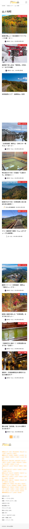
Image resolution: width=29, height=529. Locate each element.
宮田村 (23, 483)
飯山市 (22, 451)
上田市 (11, 466)
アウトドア (5, 508)
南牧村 (12, 464)
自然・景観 (5, 517)
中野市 (15, 453)
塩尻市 (22, 473)
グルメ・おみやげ (7, 515)
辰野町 (4, 485)
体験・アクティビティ (8, 501)
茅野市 (6, 481)
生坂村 (12, 474)
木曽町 (11, 476)
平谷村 (12, 490)
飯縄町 (16, 455)
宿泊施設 (4, 505)
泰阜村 (22, 489)
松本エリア (5, 473)
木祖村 (21, 476)
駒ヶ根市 (17, 483)
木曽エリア (5, 476)
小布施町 (21, 455)
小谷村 (25, 469)
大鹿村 (7, 489)
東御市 (21, 466)
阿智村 (17, 487)
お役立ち (4, 503)
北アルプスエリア (7, 469)
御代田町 (17, 460)
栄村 (10, 451)
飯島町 (25, 485)
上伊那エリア (5, 483)
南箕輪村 (14, 485)
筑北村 (17, 474)
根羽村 (22, 490)
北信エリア (5, 451)
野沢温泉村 (16, 451)
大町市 (15, 469)
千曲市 (17, 457)
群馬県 (20, 492)
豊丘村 (7, 490)
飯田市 (12, 487)
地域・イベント (6, 520)
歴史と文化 (5, 510)
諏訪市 (11, 480)
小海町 (13, 462)
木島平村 (9, 453)
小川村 (22, 457)
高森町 (22, 487)
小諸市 (4, 462)
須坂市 (7, 457)
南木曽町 (11, 478)
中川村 (9, 485)
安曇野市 (16, 473)
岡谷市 (22, 480)
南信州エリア (5, 487)
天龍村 (12, 489)
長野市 (12, 457)
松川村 (10, 471)
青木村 (16, 466)
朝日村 (7, 474)
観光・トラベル (6, 498)
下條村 (17, 489)
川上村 (17, 464)
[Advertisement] (14, 109)
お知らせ (4, 496)
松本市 (11, 473)
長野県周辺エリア (7, 492)
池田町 (5, 471)
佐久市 (23, 460)
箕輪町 (20, 485)
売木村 (17, 490)
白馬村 (20, 469)
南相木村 (19, 462)
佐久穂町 (6, 464)
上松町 (16, 476)
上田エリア (5, 466)
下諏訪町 (16, 480)
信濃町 (11, 455)
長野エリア (5, 455)
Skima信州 (10, 526)
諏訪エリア (5, 480)
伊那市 (12, 483)
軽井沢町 (11, 460)
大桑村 (6, 478)
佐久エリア (5, 460)
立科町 (9, 462)
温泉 (3, 512)
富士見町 (11, 481)
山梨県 (15, 492)
